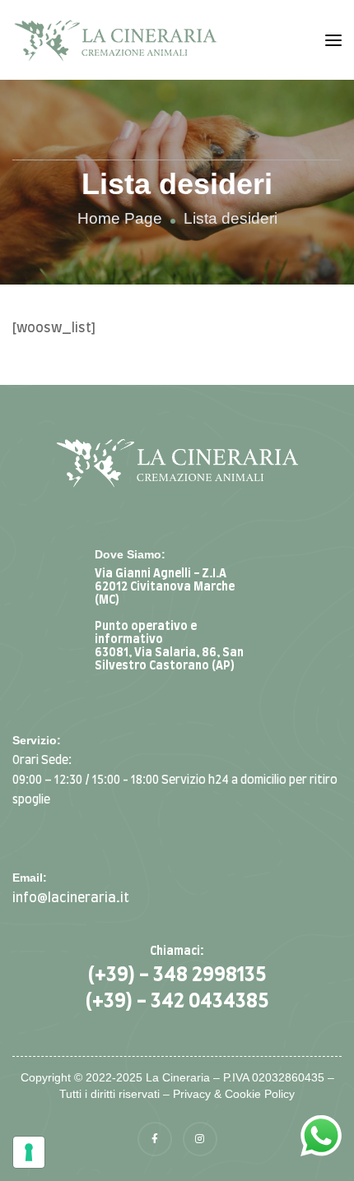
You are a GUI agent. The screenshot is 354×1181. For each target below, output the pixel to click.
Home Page (119, 218)
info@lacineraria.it (70, 898)
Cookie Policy (260, 1093)
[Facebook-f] (154, 1139)
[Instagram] (200, 1139)
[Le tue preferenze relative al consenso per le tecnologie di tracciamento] (28, 1152)
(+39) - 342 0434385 (177, 1002)
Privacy (192, 1093)
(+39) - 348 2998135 (177, 975)
